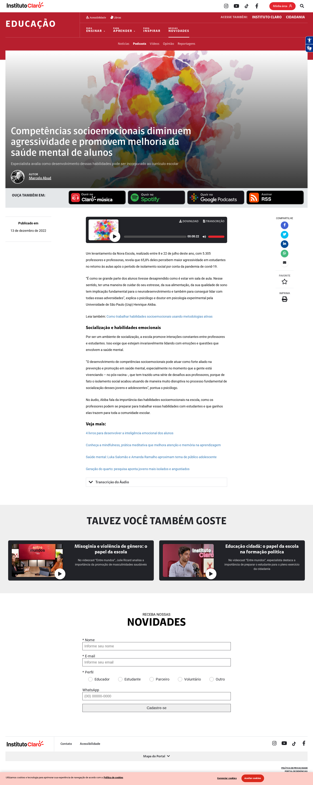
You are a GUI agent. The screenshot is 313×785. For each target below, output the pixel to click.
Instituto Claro (267, 17)
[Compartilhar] (284, 225)
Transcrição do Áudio (112, 482)
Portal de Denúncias (296, 771)
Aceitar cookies (252, 778)
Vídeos (154, 44)
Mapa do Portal (154, 756)
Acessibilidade (97, 17)
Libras (117, 17)
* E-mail (88, 656)
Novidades (178, 30)
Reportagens (186, 44)
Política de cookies (113, 777)
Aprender (122, 30)
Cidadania (295, 17)
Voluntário (192, 679)
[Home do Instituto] (24, 6)
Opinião (168, 44)
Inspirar (151, 30)
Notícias (123, 44)
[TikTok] (246, 6)
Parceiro (162, 679)
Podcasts (139, 44)
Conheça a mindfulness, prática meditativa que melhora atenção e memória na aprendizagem (153, 445)
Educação (30, 24)
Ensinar (94, 30)
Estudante (132, 679)
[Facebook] (256, 6)
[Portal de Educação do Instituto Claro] (24, 746)
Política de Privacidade (294, 768)
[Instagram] (226, 6)
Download (190, 221)
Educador (102, 679)
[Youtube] (236, 6)
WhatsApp (90, 690)
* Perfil (87, 672)
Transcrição (214, 221)
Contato (66, 744)
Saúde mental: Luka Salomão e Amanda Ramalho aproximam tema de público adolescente (151, 457)
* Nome (88, 640)
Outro (220, 679)
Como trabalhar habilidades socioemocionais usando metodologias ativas (159, 316)
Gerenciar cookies (227, 778)
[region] (156, 778)
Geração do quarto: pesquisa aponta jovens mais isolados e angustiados (137, 469)
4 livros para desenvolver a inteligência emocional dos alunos (129, 433)
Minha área (280, 6)
